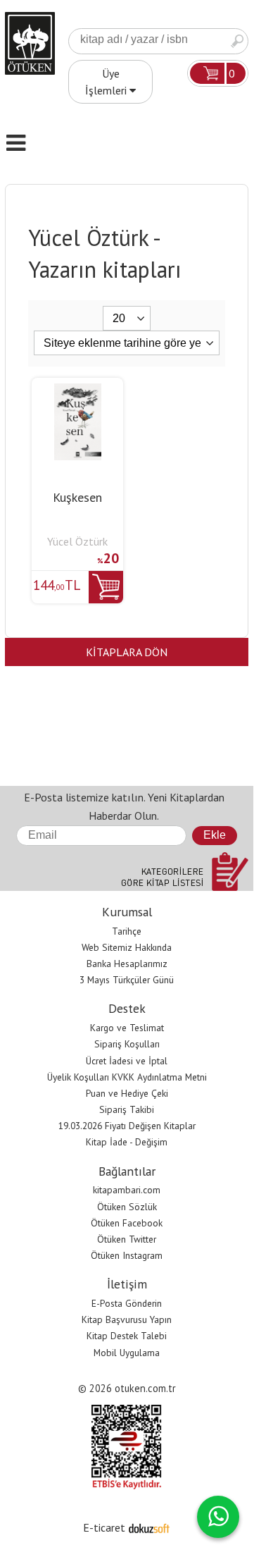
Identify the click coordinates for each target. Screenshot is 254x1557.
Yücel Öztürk (77, 541)
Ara (237, 41)
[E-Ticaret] (149, 1527)
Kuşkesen (77, 497)
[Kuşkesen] (77, 392)
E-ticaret (104, 1527)
